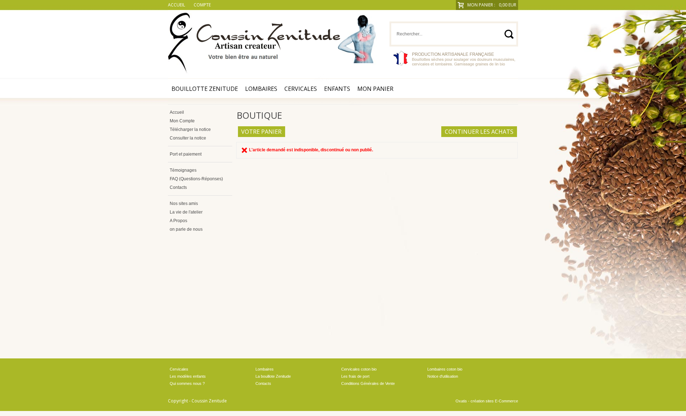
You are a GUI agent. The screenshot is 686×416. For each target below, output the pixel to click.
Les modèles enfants (188, 376)
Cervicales (300, 89)
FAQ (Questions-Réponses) (196, 178)
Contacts (178, 187)
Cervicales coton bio (359, 369)
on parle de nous (186, 229)
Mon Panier (375, 89)
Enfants (337, 89)
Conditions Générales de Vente (368, 383)
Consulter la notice (188, 138)
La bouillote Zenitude (273, 376)
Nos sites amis (184, 203)
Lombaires (261, 89)
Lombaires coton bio (444, 369)
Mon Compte (182, 120)
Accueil (177, 112)
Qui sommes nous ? (187, 383)
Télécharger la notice (190, 129)
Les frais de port (355, 376)
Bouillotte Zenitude (205, 89)
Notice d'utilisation (442, 376)
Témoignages (183, 170)
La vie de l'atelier (186, 212)
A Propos (178, 220)
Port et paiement (186, 154)
